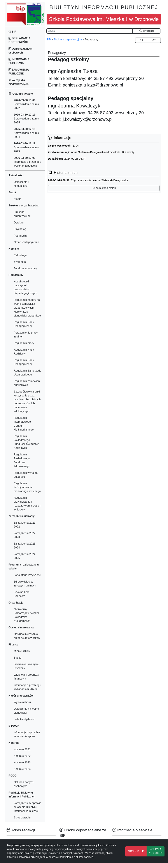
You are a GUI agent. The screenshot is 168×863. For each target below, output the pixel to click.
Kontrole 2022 (22, 756)
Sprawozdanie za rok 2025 (26, 118)
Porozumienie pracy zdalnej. (26, 334)
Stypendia (20, 261)
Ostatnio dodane (22, 93)
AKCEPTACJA (136, 851)
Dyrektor (19, 222)
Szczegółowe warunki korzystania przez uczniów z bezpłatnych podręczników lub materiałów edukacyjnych (27, 401)
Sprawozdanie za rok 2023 (26, 147)
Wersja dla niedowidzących (18, 82)
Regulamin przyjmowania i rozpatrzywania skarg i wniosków (27, 503)
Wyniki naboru (22, 702)
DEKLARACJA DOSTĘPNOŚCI (19, 40)
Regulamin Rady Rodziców (24, 351)
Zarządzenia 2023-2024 (25, 545)
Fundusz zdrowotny (25, 268)
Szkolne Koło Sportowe (22, 594)
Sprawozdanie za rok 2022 (26, 104)
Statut (17, 199)
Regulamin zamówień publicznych (27, 383)
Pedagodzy (20, 235)
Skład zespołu (22, 817)
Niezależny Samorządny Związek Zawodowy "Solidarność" (26, 615)
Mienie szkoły (22, 651)
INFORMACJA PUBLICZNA (19, 61)
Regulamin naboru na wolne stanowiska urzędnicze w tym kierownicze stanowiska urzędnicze (27, 307)
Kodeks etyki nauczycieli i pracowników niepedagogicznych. (26, 287)
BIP (13, 31)
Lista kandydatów (24, 719)
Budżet (18, 657)
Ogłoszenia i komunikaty (21, 183)
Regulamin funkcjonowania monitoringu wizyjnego (27, 487)
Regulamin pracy (24, 343)
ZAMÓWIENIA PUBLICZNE (19, 71)
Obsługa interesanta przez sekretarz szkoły (27, 636)
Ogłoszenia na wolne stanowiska (26, 710)
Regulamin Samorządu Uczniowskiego (27, 372)
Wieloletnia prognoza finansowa (26, 676)
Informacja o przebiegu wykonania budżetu (27, 161)
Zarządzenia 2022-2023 (25, 535)
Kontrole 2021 (22, 749)
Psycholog (20, 229)
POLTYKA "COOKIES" (155, 851)
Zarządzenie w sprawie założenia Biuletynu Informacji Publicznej (27, 807)
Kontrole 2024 (22, 769)
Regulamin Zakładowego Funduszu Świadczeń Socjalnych (26, 442)
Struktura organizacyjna (22, 214)
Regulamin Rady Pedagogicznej (24, 324)
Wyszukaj (148, 30)
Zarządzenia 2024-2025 (25, 556)
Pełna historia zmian (104, 188)
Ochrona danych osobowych (20, 50)
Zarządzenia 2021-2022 (25, 524)
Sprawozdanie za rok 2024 (26, 133)
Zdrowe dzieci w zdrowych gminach (25, 583)
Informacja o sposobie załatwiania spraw (27, 734)
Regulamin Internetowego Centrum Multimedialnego (24, 423)
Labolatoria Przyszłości (27, 575)
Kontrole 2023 (22, 762)
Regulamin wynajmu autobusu (26, 474)
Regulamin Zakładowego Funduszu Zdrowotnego (22, 460)
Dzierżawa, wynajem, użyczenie (26, 666)
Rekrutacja (20, 255)
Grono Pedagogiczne (26, 242)
